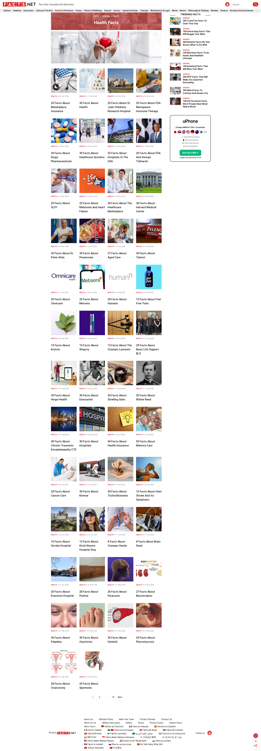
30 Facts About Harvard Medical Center (146, 207)
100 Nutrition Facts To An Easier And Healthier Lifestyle (196, 55)
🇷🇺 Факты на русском (120, 744)
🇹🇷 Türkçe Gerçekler (94, 748)
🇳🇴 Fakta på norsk (92, 733)
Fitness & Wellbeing (93, 11)
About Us (88, 719)
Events (79, 11)
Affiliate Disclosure (111, 723)
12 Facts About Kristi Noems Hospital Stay (88, 545)
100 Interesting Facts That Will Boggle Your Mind (196, 33)
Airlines (7, 11)
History (117, 11)
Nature (183, 11)
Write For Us (90, 723)
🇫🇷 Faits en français (138, 726)
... (256, 11)
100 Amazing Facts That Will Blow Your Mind (195, 67)
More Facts (89, 726)
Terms (141, 723)
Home (96, 16)
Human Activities (130, 11)
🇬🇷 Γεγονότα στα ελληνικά (172, 733)
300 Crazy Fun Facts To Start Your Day (195, 22)
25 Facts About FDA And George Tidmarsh (148, 157)
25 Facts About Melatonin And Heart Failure (92, 207)
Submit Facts (175, 723)
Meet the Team (126, 719)
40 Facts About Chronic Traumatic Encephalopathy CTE (63, 445)
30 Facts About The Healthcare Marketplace (120, 207)
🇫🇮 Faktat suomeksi (116, 733)
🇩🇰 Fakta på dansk (148, 730)
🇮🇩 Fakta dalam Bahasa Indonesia (118, 737)
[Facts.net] (19, 4)
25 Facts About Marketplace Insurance (60, 107)
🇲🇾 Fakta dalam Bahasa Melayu (99, 740)
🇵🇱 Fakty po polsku (161, 740)
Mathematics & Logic (160, 11)
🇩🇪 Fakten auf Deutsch (112, 726)
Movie (175, 11)
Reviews (214, 11)
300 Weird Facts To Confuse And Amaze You (195, 91)
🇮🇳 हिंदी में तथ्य (90, 737)
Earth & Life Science (64, 11)
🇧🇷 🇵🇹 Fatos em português (120, 730)
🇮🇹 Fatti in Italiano (93, 730)
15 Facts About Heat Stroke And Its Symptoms (149, 495)
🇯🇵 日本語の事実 (148, 737)
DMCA (129, 723)
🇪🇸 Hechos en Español (165, 726)
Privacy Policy (156, 723)
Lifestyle (144, 11)
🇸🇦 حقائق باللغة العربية (142, 733)
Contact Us (166, 719)
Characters (28, 11)
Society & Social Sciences (241, 11)
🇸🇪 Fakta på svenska (173, 730)
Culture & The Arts (44, 11)
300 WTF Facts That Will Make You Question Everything (195, 80)
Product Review (147, 719)
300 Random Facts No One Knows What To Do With (196, 43)
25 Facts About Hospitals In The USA (118, 157)
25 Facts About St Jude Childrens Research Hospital (119, 107)
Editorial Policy (106, 719)
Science (224, 11)
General (107, 11)
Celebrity (17, 11)
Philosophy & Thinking (198, 11)
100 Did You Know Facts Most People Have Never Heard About (195, 104)
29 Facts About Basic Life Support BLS (147, 349)
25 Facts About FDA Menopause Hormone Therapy (148, 107)
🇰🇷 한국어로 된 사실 (172, 737)
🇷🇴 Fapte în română (93, 744)
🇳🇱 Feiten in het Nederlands (133, 740)
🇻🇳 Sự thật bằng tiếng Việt (150, 744)
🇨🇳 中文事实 (116, 748)
